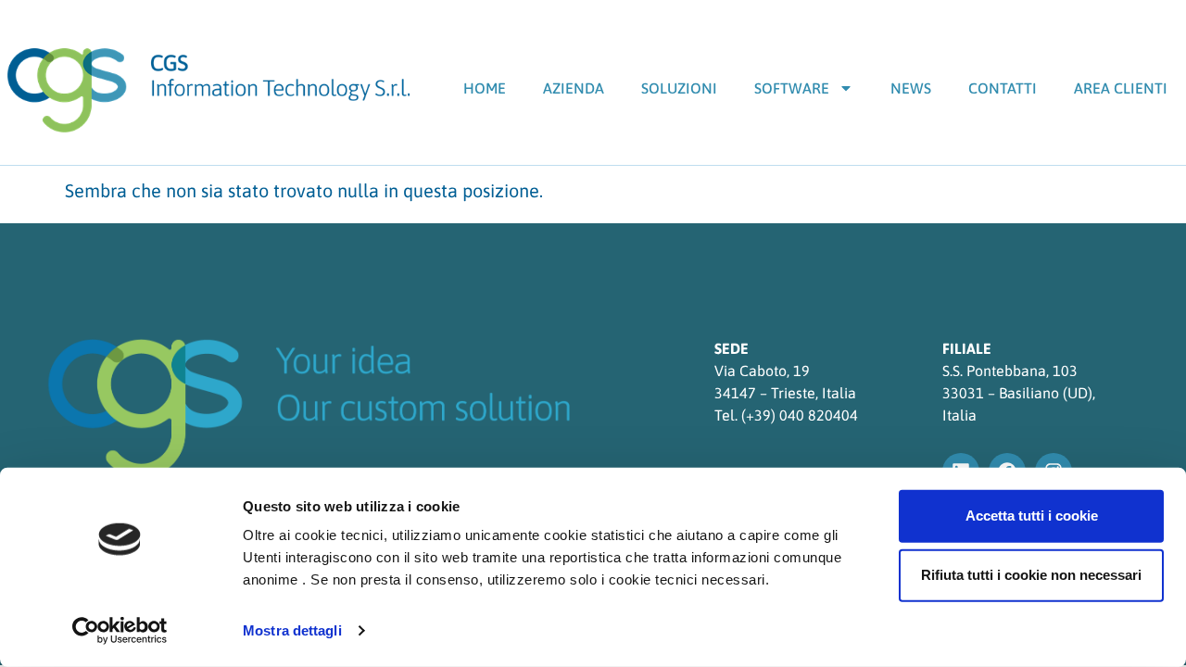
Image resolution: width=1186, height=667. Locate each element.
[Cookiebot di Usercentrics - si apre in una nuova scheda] (120, 631)
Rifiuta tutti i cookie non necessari (1031, 575)
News (910, 88)
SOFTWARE (791, 88)
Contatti (1002, 88)
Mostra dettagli (292, 630)
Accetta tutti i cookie (1031, 515)
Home (484, 88)
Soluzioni (679, 88)
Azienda (573, 88)
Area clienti (1120, 88)
